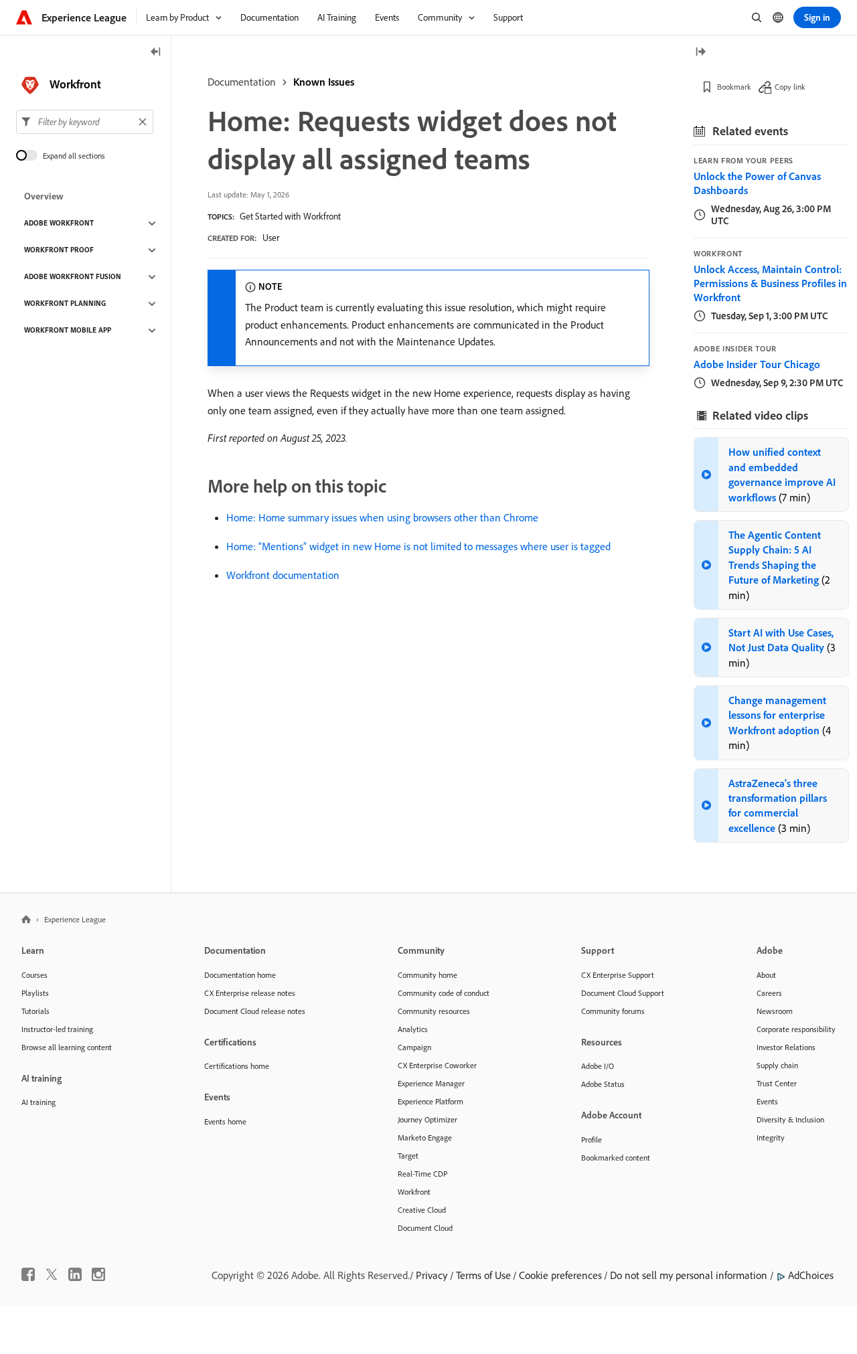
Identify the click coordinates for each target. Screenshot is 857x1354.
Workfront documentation (282, 575)
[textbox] (84, 122)
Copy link (790, 87)
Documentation (242, 81)
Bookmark (734, 87)
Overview (44, 197)
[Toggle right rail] (700, 52)
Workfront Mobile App (67, 330)
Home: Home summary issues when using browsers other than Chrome (382, 517)
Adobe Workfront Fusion (72, 277)
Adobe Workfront (59, 223)
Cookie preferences (560, 1275)
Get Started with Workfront (290, 216)
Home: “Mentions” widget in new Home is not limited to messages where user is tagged (418, 546)
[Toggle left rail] (156, 52)
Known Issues (323, 81)
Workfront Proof (59, 250)
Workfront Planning (65, 304)
